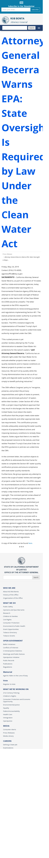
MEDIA (6, 726)
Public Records (8, 660)
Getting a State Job (10, 745)
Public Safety (8, 607)
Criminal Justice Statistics (12, 651)
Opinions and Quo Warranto (13, 610)
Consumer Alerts (9, 729)
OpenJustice (7, 721)
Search (31, 28)
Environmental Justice (11, 705)
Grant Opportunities (11, 629)
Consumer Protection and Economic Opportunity (16, 700)
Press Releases (9, 733)
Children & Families (10, 616)
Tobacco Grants (9, 636)
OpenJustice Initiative (11, 657)
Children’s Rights (9, 696)
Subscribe (35, 9)
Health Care (7, 714)
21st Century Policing (11, 693)
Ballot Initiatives (9, 644)
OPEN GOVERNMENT (13, 640)
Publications (7, 664)
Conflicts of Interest (10, 648)
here (30, 543)
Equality (6, 708)
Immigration (7, 718)
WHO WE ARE (9, 588)
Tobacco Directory (10, 632)
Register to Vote (9, 684)
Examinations (8, 748)
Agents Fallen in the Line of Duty (15, 676)
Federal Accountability (11, 711)
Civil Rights (7, 620)
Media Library (8, 736)
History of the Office (10, 595)
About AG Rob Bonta (11, 592)
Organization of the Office (13, 598)
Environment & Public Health (14, 626)
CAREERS (7, 741)
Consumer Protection (11, 623)
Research (6, 613)
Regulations (7, 667)
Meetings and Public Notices (14, 654)
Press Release (7, 254)
